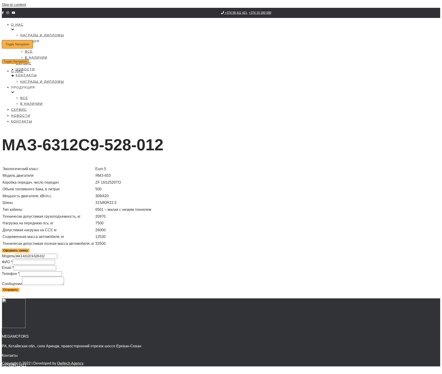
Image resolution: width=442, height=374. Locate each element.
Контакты (26, 75)
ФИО (7, 262)
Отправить (10, 289)
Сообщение (12, 284)
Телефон (10, 274)
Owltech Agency (70, 363)
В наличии (36, 57)
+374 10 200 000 (260, 12)
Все (29, 51)
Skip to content (14, 5)
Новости (25, 69)
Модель (8, 256)
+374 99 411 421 (235, 12)
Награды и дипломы (42, 35)
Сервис (19, 109)
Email (8, 268)
